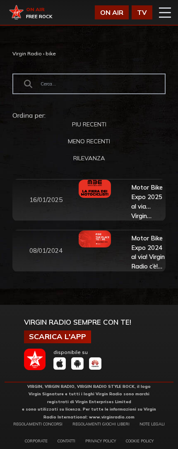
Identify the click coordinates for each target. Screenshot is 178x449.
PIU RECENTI (89, 124)
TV (142, 12)
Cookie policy (140, 440)
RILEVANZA (89, 158)
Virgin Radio (27, 53)
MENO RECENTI (89, 141)
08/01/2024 (46, 250)
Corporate (36, 440)
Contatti (66, 440)
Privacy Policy (100, 440)
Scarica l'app (57, 336)
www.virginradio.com (112, 416)
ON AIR (111, 12)
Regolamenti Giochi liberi (101, 423)
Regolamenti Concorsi (38, 423)
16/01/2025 (46, 200)
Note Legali (152, 423)
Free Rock (39, 16)
